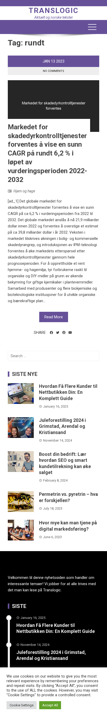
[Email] (70, 332)
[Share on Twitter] (58, 332)
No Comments (53, 71)
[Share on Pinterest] (64, 332)
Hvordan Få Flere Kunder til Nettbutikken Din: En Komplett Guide (68, 392)
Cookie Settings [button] (22, 705)
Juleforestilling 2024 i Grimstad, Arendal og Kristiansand (62, 426)
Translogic (53, 10)
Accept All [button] (50, 705)
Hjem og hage (24, 191)
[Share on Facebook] (51, 332)
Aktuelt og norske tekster (53, 17)
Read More (53, 317)
